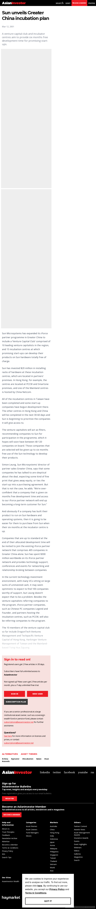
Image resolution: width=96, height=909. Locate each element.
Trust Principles (8, 832)
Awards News (79, 829)
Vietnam (53, 864)
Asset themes (29, 754)
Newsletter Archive (9, 838)
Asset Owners (31, 829)
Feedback (6, 835)
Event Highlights (80, 844)
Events (76, 841)
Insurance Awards (81, 838)
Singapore (54, 855)
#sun (46, 759)
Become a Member (10, 845)
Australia (53, 826)
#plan (38, 759)
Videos (76, 850)
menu (91, 3)
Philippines (54, 851)
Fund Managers (32, 832)
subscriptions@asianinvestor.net (19, 722)
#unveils (6, 761)
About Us (6, 829)
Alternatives (10, 754)
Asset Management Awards (82, 833)
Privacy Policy (7, 851)
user (68, 3)
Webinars (78, 847)
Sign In (14, 694)
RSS (3, 854)
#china (5, 759)
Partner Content (80, 826)
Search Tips (6, 857)
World (52, 867)
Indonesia (54, 839)
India (52, 836)
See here (8, 736)
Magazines (78, 857)
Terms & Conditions (10, 848)
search (60, 3)
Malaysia (53, 848)
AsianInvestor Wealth (10, 881)
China (52, 829)
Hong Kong (54, 832)
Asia (51, 870)
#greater (15, 759)
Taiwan (53, 858)
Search (77, 860)
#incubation (27, 759)
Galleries (77, 854)
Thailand (53, 861)
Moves (29, 836)
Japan (52, 842)
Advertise (6, 841)
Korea (52, 845)
